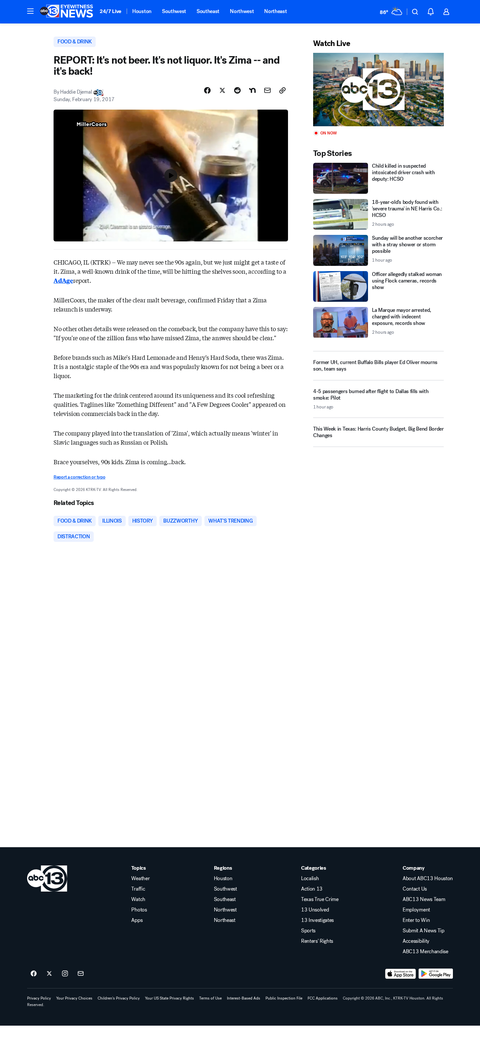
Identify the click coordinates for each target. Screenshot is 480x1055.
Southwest (174, 11)
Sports (308, 930)
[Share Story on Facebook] (207, 90)
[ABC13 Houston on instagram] (65, 973)
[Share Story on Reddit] (237, 90)
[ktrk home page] (47, 878)
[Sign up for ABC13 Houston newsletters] (80, 973)
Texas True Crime (320, 899)
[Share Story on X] (222, 90)
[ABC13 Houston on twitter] (49, 973)
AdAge (63, 280)
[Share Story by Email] (267, 90)
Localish (310, 878)
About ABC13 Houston (428, 878)
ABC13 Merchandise (425, 951)
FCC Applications (323, 998)
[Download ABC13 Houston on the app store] (400, 974)
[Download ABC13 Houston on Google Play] (436, 974)
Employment (416, 909)
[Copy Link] (282, 90)
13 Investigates (317, 920)
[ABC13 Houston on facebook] (33, 973)
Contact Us (415, 889)
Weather (140, 878)
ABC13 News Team (424, 899)
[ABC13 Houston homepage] (66, 12)
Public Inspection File (283, 998)
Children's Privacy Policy (119, 998)
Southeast (208, 11)
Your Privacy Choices (74, 998)
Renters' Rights (317, 941)
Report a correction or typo (79, 477)
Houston (142, 11)
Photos (139, 909)
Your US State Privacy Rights (169, 998)
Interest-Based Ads (243, 998)
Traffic (138, 889)
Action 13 (312, 889)
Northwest (242, 11)
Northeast (275, 11)
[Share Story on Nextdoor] (252, 90)
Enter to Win (416, 920)
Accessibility (416, 941)
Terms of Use (210, 998)
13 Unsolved (315, 909)
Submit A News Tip (423, 930)
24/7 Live (110, 11)
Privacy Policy (39, 998)
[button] (30, 11)
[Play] (378, 89)
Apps (136, 920)
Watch (138, 899)
